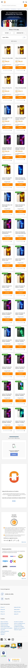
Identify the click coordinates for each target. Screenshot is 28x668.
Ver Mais (13, 500)
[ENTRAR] (23, 2)
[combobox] (14, 5)
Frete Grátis (5, 165)
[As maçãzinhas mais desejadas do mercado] (14, 19)
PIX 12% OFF (18, 192)
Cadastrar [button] (14, 454)
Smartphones (6, 9)
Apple (19, 9)
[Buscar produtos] (25, 5)
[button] (12, 26)
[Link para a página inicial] (2, 9)
